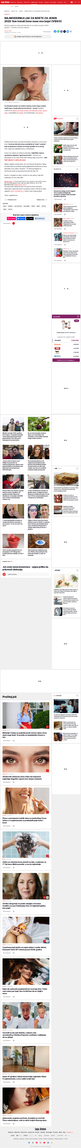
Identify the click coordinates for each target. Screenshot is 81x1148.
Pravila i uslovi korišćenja (31, 1138)
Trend (33, 206)
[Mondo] (19, 1135)
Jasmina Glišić (8, 31)
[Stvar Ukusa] (67, 1135)
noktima (40, 113)
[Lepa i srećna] (5, 2)
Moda (38, 206)
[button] (47, 31)
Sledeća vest (40, 199)
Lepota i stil (14, 11)
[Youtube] (44, 1142)
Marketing (16, 1138)
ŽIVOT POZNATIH (16, 191)
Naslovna (6, 11)
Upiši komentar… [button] (12, 574)
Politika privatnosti (58, 1138)
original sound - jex (19, 184)
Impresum (22, 1138)
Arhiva (65, 1138)
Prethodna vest (12, 199)
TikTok (10, 209)
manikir (21, 113)
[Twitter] (32, 1142)
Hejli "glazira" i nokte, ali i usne (15, 160)
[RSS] (51, 1142)
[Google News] (48, 1142)
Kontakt (40, 1138)
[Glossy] (40, 1135)
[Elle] (31, 1135)
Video (4, 209)
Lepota (21, 11)
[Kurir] (12, 1135)
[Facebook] (29, 1142)
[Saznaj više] (77, 118)
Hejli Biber (27, 206)
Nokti (4, 206)
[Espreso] (26, 1135)
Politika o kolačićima (48, 1138)
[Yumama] (60, 1135)
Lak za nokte (18, 206)
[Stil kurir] (35, 1135)
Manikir (10, 206)
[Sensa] (53, 1135)
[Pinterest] (36, 1142)
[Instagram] (40, 1142)
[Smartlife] (46, 1135)
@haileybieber (8, 181)
